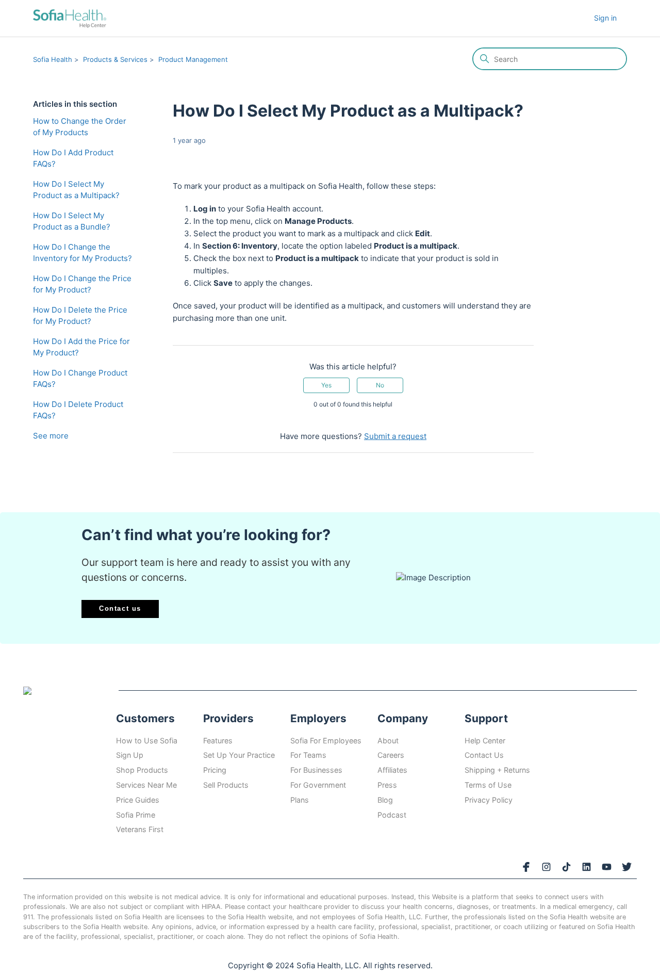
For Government (318, 784)
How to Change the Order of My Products (79, 127)
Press (387, 784)
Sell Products (226, 784)
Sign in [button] (605, 17)
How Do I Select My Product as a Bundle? (71, 221)
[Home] (69, 18)
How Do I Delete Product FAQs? (78, 410)
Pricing (214, 770)
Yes (326, 385)
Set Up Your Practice (239, 755)
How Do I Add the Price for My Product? (81, 347)
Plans (299, 799)
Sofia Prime (135, 814)
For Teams (308, 755)
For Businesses (316, 770)
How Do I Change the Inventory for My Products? (82, 253)
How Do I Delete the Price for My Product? (80, 316)
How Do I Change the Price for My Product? (82, 284)
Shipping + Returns (497, 770)
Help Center (485, 740)
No (380, 385)
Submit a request (395, 436)
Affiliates (392, 770)
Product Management (193, 59)
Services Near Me (146, 784)
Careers (390, 755)
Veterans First (139, 829)
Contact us (120, 608)
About (388, 740)
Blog (385, 799)
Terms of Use (488, 784)
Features (218, 740)
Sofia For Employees (325, 740)
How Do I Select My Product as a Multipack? (76, 190)
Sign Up (129, 755)
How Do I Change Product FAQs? (80, 378)
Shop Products (142, 770)
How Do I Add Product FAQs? (73, 158)
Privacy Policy (489, 799)
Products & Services (115, 59)
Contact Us (484, 755)
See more (51, 436)
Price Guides (137, 799)
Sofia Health (52, 59)
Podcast (391, 814)
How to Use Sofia (146, 740)
